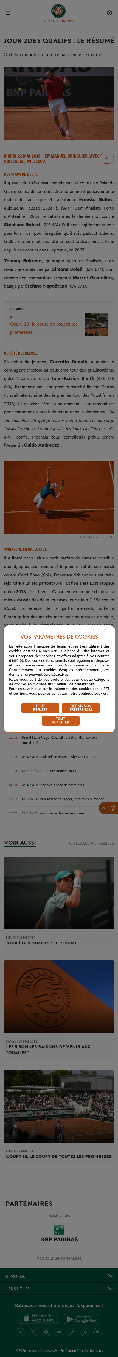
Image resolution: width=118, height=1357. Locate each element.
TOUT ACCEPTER (60, 720)
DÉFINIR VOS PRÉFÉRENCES (81, 708)
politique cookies (92, 693)
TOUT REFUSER (40, 708)
